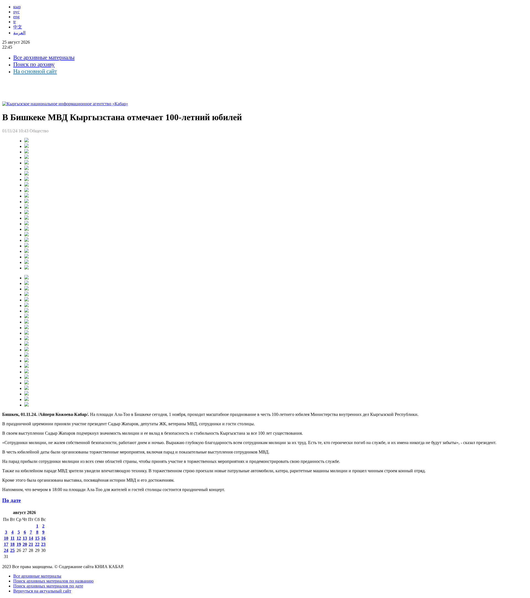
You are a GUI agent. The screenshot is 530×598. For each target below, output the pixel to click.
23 (43, 544)
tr (14, 21)
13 (25, 538)
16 (43, 538)
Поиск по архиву (34, 64)
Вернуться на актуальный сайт (42, 591)
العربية (19, 32)
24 (6, 550)
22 (37, 544)
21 (31, 544)
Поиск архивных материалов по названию (53, 581)
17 (6, 544)
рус (16, 11)
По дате (11, 500)
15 (37, 538)
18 (12, 544)
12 (19, 538)
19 (19, 544)
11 (12, 538)
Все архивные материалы (44, 57)
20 (25, 544)
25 (12, 550)
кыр (17, 6)
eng (16, 16)
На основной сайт (35, 71)
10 (6, 538)
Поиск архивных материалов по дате (48, 586)
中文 (17, 27)
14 (31, 538)
